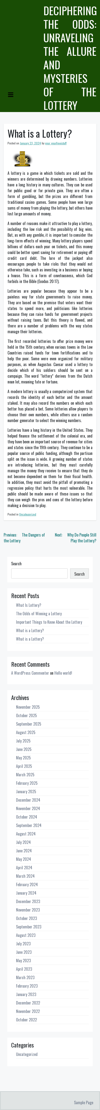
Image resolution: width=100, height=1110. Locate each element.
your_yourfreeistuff (56, 143)
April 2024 (24, 867)
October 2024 (26, 817)
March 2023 (25, 977)
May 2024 (23, 859)
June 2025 (24, 749)
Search (16, 563)
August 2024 (26, 834)
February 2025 (27, 783)
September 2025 (28, 724)
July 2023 (23, 944)
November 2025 (28, 707)
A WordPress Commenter (30, 673)
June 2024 (24, 851)
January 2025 (26, 791)
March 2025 (25, 775)
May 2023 (23, 960)
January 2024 (26, 893)
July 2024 (23, 842)
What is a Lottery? (30, 630)
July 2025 (23, 741)
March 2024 (25, 876)
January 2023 (26, 994)
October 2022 (26, 1020)
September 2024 (29, 825)
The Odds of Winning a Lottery (39, 613)
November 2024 (28, 808)
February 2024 (27, 884)
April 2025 (24, 766)
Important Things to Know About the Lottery (49, 622)
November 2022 (28, 1011)
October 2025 (26, 715)
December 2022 (28, 1003)
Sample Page (83, 1102)
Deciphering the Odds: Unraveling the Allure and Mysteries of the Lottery (70, 58)
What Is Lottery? (28, 605)
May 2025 (23, 758)
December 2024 (28, 800)
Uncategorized (27, 514)
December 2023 (28, 901)
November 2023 (28, 910)
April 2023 (24, 969)
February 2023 (27, 986)
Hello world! (63, 673)
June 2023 (24, 952)
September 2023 (28, 927)
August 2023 (25, 935)
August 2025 (25, 732)
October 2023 (26, 918)
